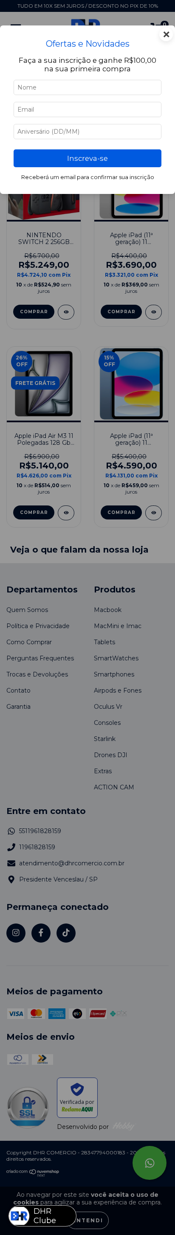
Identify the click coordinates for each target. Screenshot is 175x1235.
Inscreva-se (87, 158)
